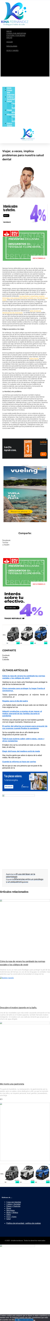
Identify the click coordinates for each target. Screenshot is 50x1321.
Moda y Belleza (17, 48)
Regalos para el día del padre (15, 701)
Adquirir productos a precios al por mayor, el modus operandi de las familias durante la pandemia (22, 713)
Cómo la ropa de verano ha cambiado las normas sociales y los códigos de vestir (23, 677)
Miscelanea (11, 46)
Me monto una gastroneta (12, 1084)
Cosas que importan (16, 33)
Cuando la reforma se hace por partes (19, 761)
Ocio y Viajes (12, 50)
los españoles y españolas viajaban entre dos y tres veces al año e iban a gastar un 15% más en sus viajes (25, 298)
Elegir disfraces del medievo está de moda (21, 751)
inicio (9, 31)
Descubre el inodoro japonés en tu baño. (18, 1007)
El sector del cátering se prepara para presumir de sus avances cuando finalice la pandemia (24, 727)
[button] (25, 540)
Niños (12, 44)
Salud (9, 37)
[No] (34, 1320)
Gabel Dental (33, 358)
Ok (17, 1320)
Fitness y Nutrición (19, 40)
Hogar (9, 42)
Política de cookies (26, 1320)
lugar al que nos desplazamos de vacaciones (21, 311)
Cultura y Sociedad (15, 35)
